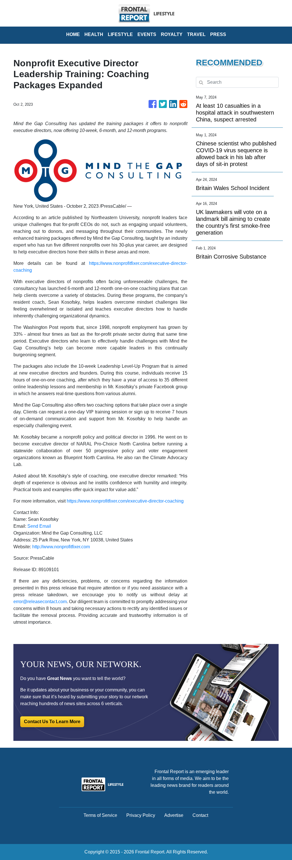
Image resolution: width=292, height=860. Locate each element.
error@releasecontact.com (40, 601)
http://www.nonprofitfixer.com (61, 546)
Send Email (39, 526)
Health (93, 34)
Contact (200, 815)
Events (146, 34)
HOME (73, 34)
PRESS (218, 34)
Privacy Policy (140, 815)
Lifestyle (120, 34)
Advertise (173, 815)
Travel (196, 34)
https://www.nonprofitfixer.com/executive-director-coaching (125, 501)
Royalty (171, 34)
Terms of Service (100, 815)
